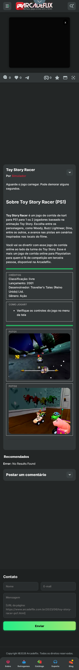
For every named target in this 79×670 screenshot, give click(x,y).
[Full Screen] (73, 78)
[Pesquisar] (72, 6)
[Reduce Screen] (65, 78)
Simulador (19, 175)
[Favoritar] (57, 78)
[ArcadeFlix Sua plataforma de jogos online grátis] (34, 6)
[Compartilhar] (27, 78)
